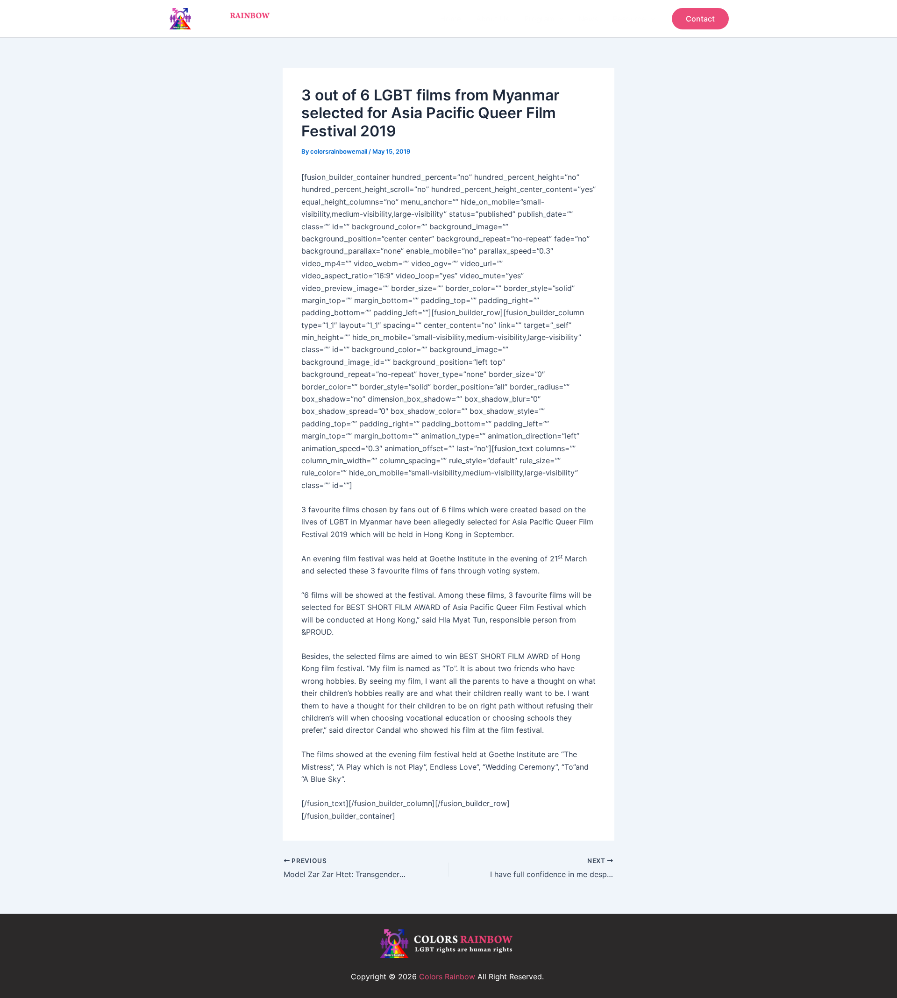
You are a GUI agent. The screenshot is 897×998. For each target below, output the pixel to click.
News (588, 18)
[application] (559, 18)
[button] (700, 18)
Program (539, 18)
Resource (629, 18)
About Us (492, 18)
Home (450, 18)
